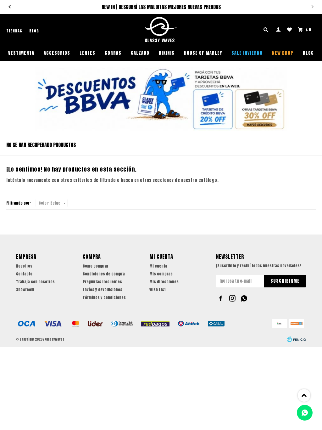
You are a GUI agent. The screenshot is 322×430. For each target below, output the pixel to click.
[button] (9, 7)
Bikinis (167, 53)
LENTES (87, 53)
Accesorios (57, 53)
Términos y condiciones (104, 297)
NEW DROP (282, 53)
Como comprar (95, 266)
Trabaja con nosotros (35, 282)
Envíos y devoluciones (102, 289)
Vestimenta (21, 53)
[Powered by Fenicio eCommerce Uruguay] (296, 339)
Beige (49, 203)
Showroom (25, 289)
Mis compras (161, 274)
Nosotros (24, 266)
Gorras (113, 53)
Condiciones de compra (104, 274)
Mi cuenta (158, 266)
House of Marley (203, 53)
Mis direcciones (164, 282)
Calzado (140, 53)
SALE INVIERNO (247, 53)
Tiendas (14, 31)
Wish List (157, 289)
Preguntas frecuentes (102, 282)
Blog (308, 53)
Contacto (24, 274)
